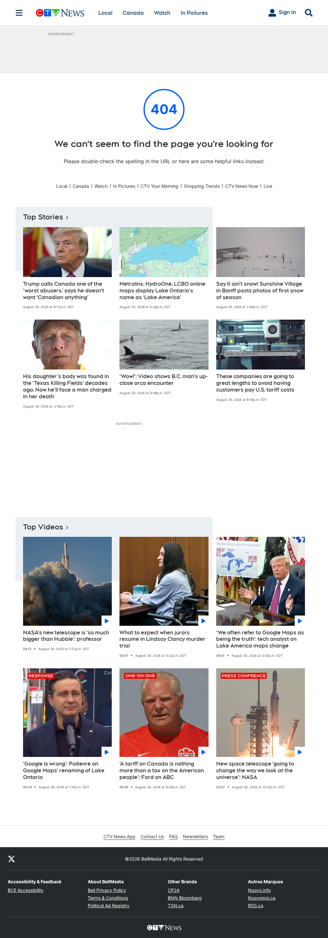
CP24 (173, 890)
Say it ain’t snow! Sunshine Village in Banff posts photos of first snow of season (259, 290)
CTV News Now (241, 186)
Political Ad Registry (108, 905)
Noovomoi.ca (261, 898)
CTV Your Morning (159, 186)
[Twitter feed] (11, 858)
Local (105, 13)
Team (219, 836)
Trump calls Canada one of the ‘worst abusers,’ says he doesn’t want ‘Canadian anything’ (63, 290)
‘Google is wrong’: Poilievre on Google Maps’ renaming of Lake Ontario (63, 770)
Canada (133, 13)
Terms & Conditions (108, 898)
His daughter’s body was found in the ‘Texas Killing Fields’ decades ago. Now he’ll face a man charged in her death (67, 386)
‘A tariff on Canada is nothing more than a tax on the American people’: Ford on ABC (161, 770)
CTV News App (119, 836)
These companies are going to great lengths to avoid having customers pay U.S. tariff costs (255, 383)
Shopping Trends (202, 186)
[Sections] (19, 12)
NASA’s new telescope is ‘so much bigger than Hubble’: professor (66, 636)
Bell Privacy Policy (107, 890)
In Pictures (194, 13)
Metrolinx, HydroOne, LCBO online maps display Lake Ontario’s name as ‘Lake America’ (162, 290)
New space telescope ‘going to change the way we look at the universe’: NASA (255, 770)
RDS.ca (255, 905)
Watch (162, 13)
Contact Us (152, 836)
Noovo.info (259, 890)
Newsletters (195, 836)
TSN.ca (176, 905)
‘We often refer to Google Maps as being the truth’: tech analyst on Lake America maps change (260, 639)
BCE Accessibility (26, 890)
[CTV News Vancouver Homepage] (60, 13)
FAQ (173, 836)
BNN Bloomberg (185, 898)
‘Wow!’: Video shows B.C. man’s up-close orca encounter (163, 379)
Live (268, 186)
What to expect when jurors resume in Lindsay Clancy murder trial (162, 639)
